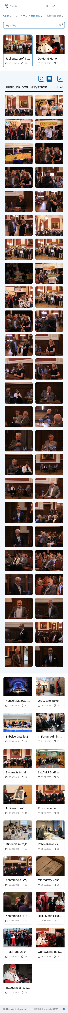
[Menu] (61, 6)
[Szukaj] (60, 25)
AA (53, 6)
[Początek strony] (63, 1009)
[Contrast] (47, 6)
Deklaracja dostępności (15, 1009)
